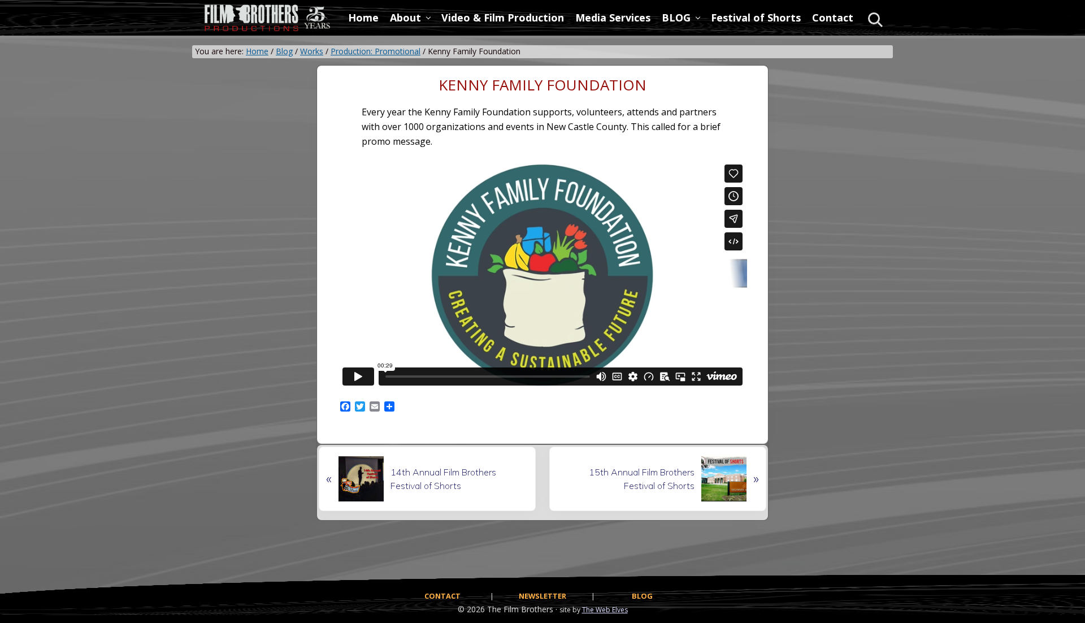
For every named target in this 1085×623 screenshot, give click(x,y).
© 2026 (471, 609)
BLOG (642, 596)
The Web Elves (605, 610)
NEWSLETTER (542, 596)
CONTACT (442, 596)
